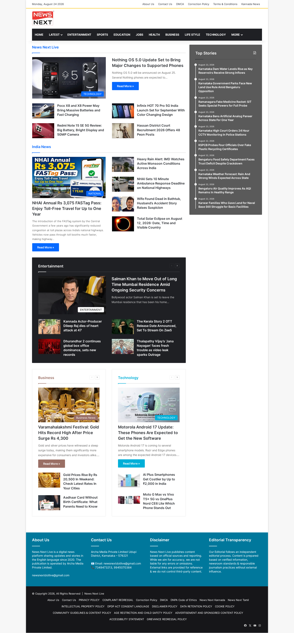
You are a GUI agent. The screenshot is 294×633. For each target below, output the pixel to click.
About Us (148, 4)
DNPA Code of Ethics (184, 600)
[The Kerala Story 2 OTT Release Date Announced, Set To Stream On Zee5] (123, 326)
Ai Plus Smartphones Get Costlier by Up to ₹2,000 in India (159, 479)
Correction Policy (198, 4)
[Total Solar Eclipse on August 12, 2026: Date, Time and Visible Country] (123, 223)
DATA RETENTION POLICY (196, 606)
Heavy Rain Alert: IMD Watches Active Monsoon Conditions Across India (160, 163)
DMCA (180, 4)
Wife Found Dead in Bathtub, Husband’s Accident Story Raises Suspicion (159, 203)
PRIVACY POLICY (89, 600)
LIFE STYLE (192, 34)
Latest (54, 34)
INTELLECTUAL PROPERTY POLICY (83, 606)
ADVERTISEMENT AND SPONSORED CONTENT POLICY (209, 612)
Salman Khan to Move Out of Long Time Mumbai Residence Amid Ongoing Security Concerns (144, 284)
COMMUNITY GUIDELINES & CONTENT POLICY (82, 612)
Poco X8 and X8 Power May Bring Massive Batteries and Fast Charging (78, 110)
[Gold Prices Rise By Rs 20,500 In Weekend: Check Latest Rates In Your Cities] (49, 480)
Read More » (125, 86)
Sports (102, 34)
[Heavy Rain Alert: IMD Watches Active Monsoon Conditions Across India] (123, 164)
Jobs (139, 34)
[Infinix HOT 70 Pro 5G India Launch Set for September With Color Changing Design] (123, 110)
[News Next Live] (43, 18)
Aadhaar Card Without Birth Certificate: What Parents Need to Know (80, 501)
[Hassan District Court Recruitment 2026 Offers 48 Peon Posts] (123, 130)
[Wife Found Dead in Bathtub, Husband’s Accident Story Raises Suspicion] (123, 204)
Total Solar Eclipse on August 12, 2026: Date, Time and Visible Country (159, 223)
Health (154, 34)
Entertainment (79, 34)
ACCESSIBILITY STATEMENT (126, 619)
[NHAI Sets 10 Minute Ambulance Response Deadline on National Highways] (123, 184)
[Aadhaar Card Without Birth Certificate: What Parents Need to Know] (49, 502)
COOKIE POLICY (225, 606)
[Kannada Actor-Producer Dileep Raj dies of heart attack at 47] (49, 326)
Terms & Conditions (225, 4)
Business (172, 34)
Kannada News (250, 4)
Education (122, 34)
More (235, 34)
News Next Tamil (238, 600)
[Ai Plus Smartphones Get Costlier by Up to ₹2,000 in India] (129, 479)
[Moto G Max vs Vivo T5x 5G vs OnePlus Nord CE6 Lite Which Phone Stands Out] (129, 499)
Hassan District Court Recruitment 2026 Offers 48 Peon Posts (158, 129)
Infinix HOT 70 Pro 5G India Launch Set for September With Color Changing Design (161, 110)
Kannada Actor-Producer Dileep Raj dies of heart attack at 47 (82, 325)
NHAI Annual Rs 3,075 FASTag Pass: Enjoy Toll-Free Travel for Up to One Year (66, 209)
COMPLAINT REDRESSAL (117, 600)
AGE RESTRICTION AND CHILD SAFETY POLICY (143, 612)
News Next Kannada (212, 600)
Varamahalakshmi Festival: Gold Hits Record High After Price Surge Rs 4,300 (68, 433)
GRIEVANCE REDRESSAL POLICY (167, 619)
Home (39, 34)
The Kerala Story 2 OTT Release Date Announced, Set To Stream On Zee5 (156, 325)
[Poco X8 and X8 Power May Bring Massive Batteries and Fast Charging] (43, 110)
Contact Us (165, 4)
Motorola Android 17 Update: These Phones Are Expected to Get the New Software (148, 433)
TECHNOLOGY (216, 34)
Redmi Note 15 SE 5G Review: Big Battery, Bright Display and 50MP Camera (80, 129)
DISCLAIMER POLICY (164, 606)
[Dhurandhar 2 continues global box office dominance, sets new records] (49, 346)
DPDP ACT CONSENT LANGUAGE (128, 606)
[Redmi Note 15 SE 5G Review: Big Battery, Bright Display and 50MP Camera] (43, 130)
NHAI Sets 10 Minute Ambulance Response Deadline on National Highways (161, 183)
